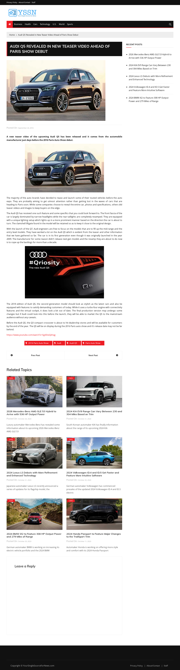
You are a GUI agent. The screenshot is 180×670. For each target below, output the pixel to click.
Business (18, 24)
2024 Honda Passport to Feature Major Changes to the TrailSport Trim (93, 535)
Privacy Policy (12, 2)
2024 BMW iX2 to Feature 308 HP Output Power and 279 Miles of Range (34, 535)
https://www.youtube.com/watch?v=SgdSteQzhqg (31, 334)
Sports (70, 24)
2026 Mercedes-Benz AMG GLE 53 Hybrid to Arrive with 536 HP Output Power (31, 413)
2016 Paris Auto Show (38, 343)
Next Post (93, 355)
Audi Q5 (73, 343)
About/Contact (24, 2)
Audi (59, 343)
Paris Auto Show (93, 343)
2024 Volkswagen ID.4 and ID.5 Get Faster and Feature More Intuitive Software (92, 474)
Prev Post (35, 355)
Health (28, 24)
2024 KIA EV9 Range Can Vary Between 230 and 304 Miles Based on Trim (94, 413)
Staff (33, 2)
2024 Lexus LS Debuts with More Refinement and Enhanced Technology (32, 474)
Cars (35, 24)
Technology (45, 24)
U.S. (54, 24)
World (61, 24)
